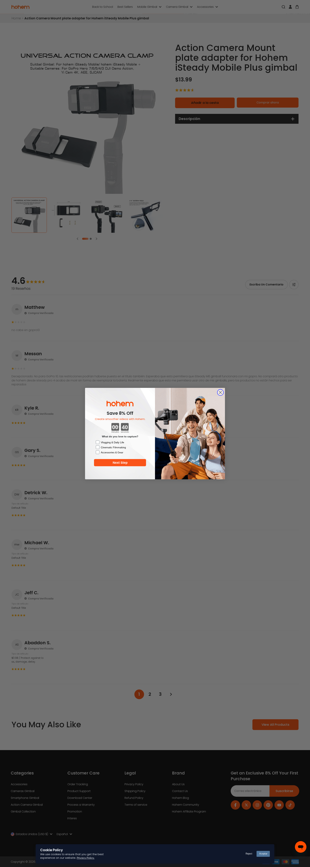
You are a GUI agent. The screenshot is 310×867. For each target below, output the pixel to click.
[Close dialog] (220, 392)
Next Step (120, 462)
